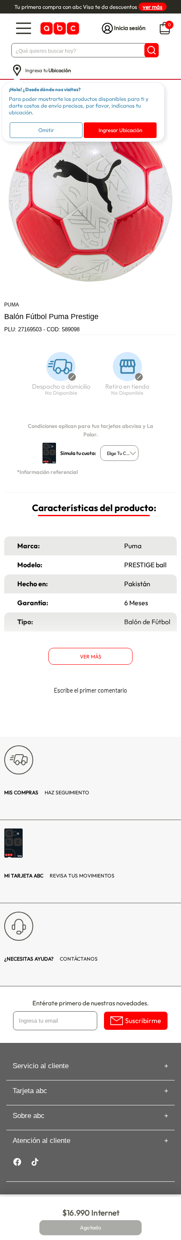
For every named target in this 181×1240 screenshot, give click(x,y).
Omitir (46, 130)
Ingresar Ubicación (120, 130)
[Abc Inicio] (59, 28)
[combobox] (119, 453)
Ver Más (90, 656)
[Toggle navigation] (23, 28)
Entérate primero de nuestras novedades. (90, 1003)
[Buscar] (151, 50)
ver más (152, 6)
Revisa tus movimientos (59, 875)
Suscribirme (143, 1020)
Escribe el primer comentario (90, 690)
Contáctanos (51, 959)
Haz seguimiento (46, 792)
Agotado (90, 1227)
